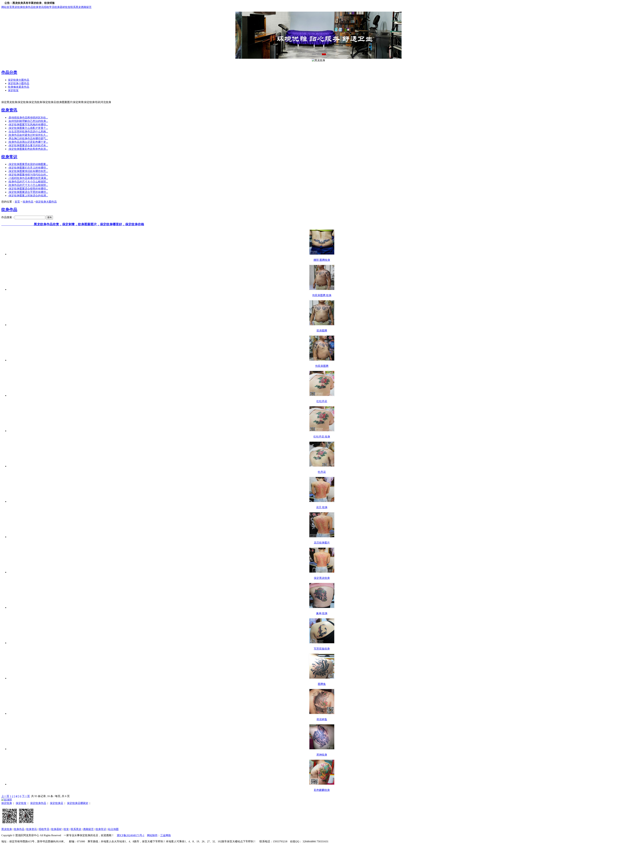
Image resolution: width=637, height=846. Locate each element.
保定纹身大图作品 (18, 79)
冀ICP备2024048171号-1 (130, 835)
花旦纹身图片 (322, 542)
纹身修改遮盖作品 (18, 86)
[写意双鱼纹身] (322, 642)
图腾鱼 (322, 684)
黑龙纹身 (17, 7)
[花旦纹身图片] (322, 536)
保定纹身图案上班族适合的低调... (28, 195)
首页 (17, 201)
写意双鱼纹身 (322, 648)
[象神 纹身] (322, 607)
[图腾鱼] (322, 678)
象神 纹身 (321, 613)
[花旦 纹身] (322, 501)
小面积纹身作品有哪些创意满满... (28, 178)
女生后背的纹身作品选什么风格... (28, 131)
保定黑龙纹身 (322, 578)
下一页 (26, 796)
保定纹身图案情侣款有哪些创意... (28, 171)
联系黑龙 (75, 7)
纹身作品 (28, 7)
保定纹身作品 (38, 803)
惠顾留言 (86, 7)
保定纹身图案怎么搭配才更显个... (28, 128)
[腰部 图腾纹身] (322, 254)
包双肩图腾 (321, 366)
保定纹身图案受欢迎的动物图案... (28, 164)
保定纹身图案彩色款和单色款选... (28, 148)
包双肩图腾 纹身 (321, 295)
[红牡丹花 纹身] (322, 430)
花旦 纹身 (321, 507)
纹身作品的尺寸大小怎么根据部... (28, 181)
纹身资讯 (38, 7)
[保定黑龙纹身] (322, 572)
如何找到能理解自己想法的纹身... (28, 121)
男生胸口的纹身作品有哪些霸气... (28, 138)
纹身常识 (9, 157)
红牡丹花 (322, 401)
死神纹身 (322, 754)
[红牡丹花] (322, 395)
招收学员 (49, 7)
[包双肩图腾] (322, 360)
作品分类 (9, 72)
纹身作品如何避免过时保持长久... (28, 135)
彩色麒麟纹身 (322, 790)
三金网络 (165, 835)
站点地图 (113, 829)
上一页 (5, 796)
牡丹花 (322, 472)
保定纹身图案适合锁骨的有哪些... (28, 188)
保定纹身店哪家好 (77, 803)
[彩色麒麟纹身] (322, 784)
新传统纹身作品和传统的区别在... (28, 117)
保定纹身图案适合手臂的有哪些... (28, 192)
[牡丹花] (322, 466)
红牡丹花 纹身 (322, 436)
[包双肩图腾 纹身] (322, 289)
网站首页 (6, 7)
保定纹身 (6, 803)
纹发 (67, 7)
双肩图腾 (322, 330)
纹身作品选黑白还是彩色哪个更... (28, 142)
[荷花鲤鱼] (322, 713)
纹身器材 (59, 7)
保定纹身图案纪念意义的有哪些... (28, 167)
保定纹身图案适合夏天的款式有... (28, 145)
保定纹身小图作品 (18, 83)
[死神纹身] (322, 748)
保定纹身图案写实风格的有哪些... (28, 124)
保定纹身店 (56, 803)
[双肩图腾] (322, 324)
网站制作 (152, 835)
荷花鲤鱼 (322, 719)
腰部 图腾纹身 (322, 259)
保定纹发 (13, 90)
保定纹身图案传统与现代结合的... (28, 174)
